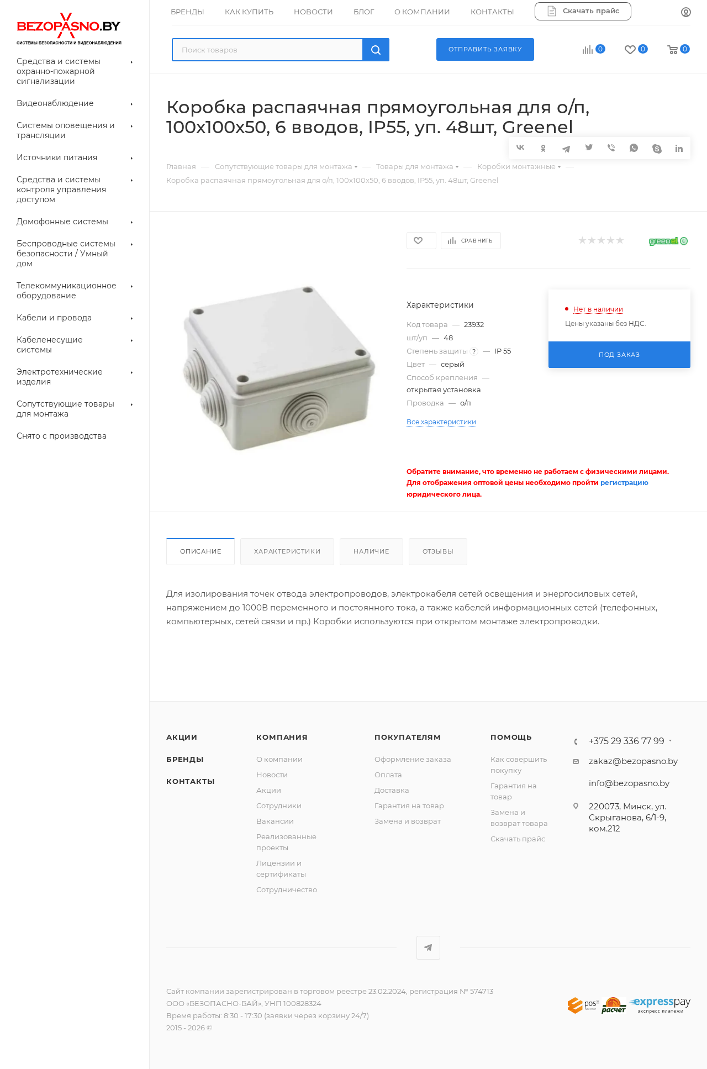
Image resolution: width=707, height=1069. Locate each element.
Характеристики (287, 551)
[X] (588, 147)
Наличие (371, 551)
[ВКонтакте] (520, 147)
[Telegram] (566, 147)
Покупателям (407, 737)
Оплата (388, 774)
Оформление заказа (412, 759)
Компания (282, 737)
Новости (272, 774)
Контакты (190, 781)
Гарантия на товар (409, 805)
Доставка (391, 790)
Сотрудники (279, 805)
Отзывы (438, 551)
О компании (279, 759)
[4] (610, 241)
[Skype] (656, 147)
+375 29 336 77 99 (626, 741)
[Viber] (611, 147)
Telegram (428, 948)
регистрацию (624, 482)
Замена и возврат (407, 821)
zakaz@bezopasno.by (633, 761)
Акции (182, 737)
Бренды (185, 759)
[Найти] (375, 49)
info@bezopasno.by (629, 783)
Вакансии (275, 821)
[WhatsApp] (633, 147)
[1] (582, 241)
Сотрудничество (286, 889)
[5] (619, 241)
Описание (200, 551)
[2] (591, 241)
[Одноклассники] (543, 147)
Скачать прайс (517, 838)
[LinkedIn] (679, 147)
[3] (600, 241)
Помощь (511, 737)
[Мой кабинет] (686, 13)
